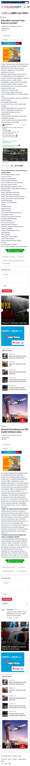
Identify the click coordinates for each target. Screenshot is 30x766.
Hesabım (15, 759)
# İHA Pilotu (21, 256)
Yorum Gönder (7, 291)
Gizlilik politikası (22, 759)
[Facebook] (2, 763)
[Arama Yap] (24, 7)
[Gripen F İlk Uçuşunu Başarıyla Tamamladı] (15, 310)
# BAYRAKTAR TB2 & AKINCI (8, 256)
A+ (18, 39)
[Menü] (2, 7)
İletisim (3, 761)
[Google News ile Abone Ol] (6, 35)
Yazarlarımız (4, 759)
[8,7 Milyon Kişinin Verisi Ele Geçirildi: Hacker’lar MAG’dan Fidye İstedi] (15, 388)
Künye (10, 759)
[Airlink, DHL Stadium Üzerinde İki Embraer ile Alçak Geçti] (15, 356)
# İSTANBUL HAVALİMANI (8, 571)
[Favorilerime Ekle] (11, 39)
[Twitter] (6, 763)
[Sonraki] (28, 310)
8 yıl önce (17, 609)
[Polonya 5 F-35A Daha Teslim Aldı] (15, 364)
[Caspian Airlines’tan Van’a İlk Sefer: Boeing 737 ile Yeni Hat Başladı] (15, 380)
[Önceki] (2, 310)
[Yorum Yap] (14, 39)
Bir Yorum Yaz (6, 270)
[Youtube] (9, 763)
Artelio (23, 756)
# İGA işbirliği (21, 567)
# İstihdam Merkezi (21, 571)
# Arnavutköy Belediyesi (8, 567)
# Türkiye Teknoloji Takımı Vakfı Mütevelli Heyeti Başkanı (13, 261)
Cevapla (16, 617)
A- (21, 39)
